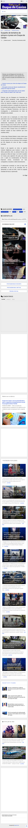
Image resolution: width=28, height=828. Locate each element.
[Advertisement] (14, 57)
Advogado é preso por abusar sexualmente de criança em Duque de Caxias (13, 87)
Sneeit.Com (16, 825)
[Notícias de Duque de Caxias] (14, 8)
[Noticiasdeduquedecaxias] (6, 1)
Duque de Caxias (7, 30)
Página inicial (14, 291)
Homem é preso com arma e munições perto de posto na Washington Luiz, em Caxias (13, 667)
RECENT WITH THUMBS (9, 683)
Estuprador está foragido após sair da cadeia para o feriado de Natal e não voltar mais (13, 91)
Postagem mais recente (14, 283)
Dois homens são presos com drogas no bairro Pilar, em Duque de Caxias (13, 645)
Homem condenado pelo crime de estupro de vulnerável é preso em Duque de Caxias (12, 249)
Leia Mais (9, 482)
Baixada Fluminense (15, 30)
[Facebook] (1, 1)
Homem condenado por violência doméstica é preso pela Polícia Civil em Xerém (16, 689)
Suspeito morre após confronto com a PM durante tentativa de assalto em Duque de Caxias (14, 602)
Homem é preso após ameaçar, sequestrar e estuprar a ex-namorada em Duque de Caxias (13, 261)
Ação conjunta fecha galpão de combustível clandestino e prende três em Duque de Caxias (14, 580)
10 (4, 662)
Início (2, 30)
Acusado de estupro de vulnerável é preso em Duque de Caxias (13, 236)
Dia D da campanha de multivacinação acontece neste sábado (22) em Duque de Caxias (16, 714)
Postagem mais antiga (14, 287)
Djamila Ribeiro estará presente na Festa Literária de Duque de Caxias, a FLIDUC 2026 (16, 705)
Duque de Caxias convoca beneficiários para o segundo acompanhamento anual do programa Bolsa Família (13, 402)
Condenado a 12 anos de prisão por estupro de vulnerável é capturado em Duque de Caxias (13, 274)
